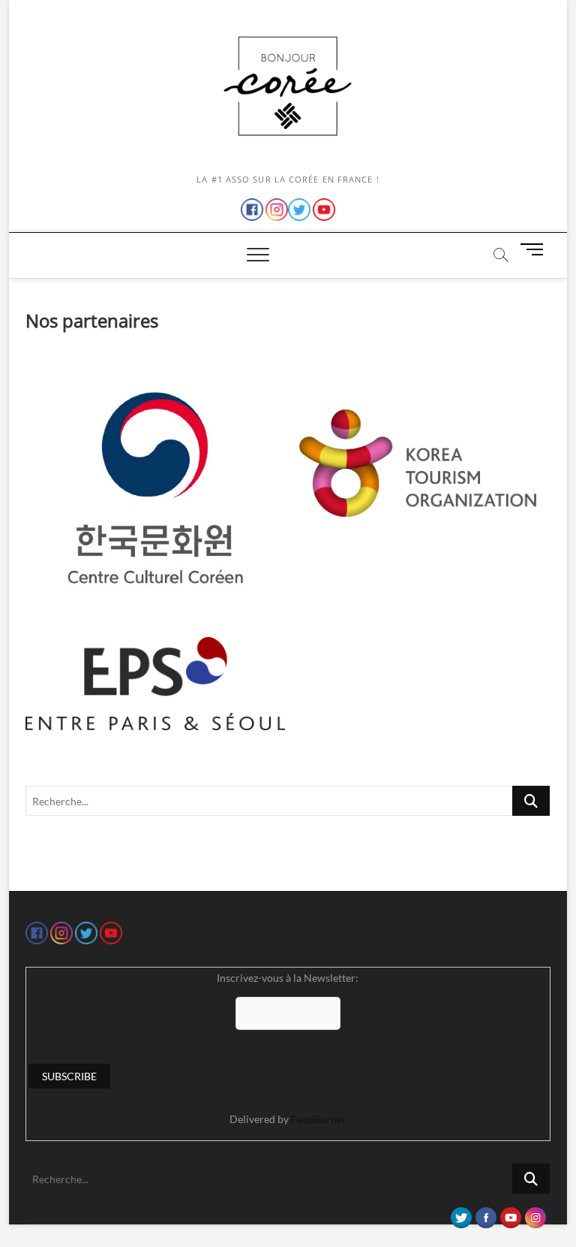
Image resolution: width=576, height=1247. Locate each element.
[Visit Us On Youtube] (510, 1214)
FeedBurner (318, 1119)
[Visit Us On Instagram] (535, 1214)
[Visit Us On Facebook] (485, 1214)
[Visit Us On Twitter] (460, 1214)
